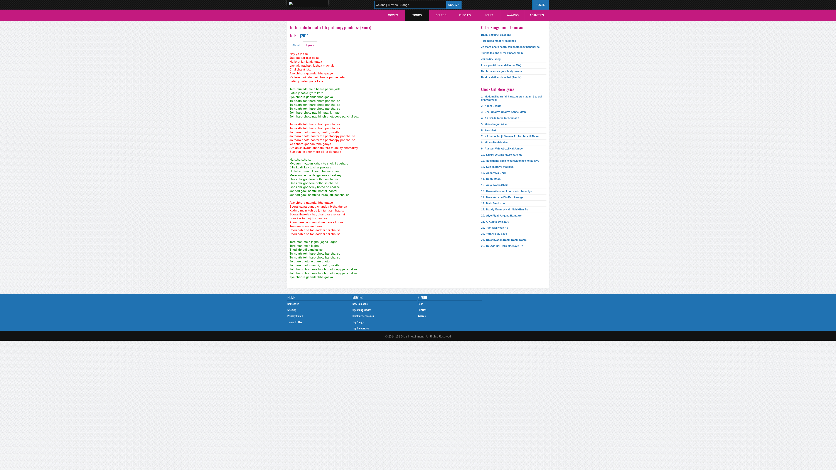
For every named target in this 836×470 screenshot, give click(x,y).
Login (540, 5)
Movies (393, 15)
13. (493, 173)
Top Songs (358, 322)
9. (502, 148)
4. (500, 118)
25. (502, 246)
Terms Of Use (294, 322)
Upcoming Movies (361, 310)
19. (504, 209)
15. (494, 185)
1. (511, 98)
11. (510, 160)
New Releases (360, 304)
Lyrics (310, 45)
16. (506, 191)
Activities (537, 15)
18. (493, 203)
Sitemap (291, 310)
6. (488, 130)
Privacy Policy (295, 316)
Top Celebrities (360, 328)
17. (502, 197)
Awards (513, 15)
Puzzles (465, 15)
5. (495, 124)
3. (503, 112)
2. (491, 105)
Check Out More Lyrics (497, 89)
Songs (417, 15)
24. (504, 240)
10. (501, 154)
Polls (489, 15)
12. (497, 166)
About (296, 45)
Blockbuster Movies (363, 316)
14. (491, 179)
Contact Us (293, 304)
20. (501, 215)
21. (495, 221)
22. (494, 227)
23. (494, 233)
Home (291, 297)
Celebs (441, 15)
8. (495, 142)
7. (510, 136)
